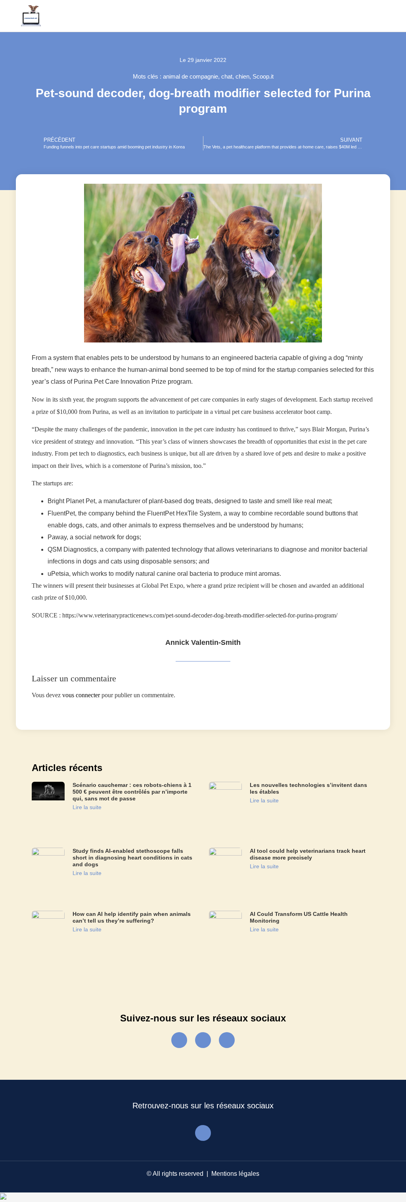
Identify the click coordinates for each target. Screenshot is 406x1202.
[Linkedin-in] (227, 1040)
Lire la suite (87, 807)
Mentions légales (235, 1173)
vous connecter (81, 695)
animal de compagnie (190, 76)
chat (226, 76)
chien (242, 76)
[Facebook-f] (179, 1040)
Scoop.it (263, 76)
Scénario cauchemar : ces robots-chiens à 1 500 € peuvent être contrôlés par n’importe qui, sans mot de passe (132, 792)
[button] (376, 16)
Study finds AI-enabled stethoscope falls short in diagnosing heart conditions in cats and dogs (132, 857)
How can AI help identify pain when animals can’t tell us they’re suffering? (132, 917)
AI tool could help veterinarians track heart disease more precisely (308, 854)
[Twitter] (203, 1040)
